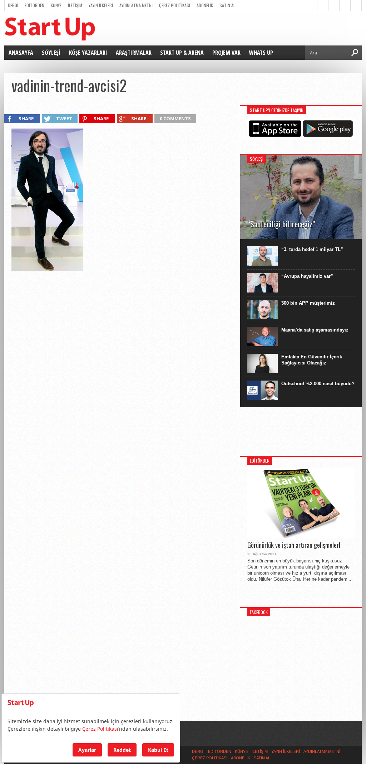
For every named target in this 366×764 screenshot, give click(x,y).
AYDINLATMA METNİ (136, 5)
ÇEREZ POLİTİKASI (174, 5)
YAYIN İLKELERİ (101, 5)
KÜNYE (56, 5)
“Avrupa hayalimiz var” (307, 276)
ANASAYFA (21, 53)
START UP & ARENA (182, 53)
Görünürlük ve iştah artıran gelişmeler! (293, 545)
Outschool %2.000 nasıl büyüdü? (318, 383)
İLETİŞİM (75, 5)
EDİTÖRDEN (34, 5)
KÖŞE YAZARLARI (88, 53)
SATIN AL (227, 5)
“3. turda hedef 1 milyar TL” (312, 249)
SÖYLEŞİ (51, 53)
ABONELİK (205, 5)
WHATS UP (261, 53)
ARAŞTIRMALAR (134, 53)
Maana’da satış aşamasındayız (314, 330)
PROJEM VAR (226, 53)
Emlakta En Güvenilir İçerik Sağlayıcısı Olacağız (311, 360)
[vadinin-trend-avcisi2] (47, 269)
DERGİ (13, 5)
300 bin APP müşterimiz (308, 303)
